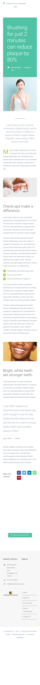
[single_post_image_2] (20, 343)
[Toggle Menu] (35, 5)
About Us (26, 598)
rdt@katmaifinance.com (12, 584)
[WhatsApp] (34, 472)
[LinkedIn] (29, 472)
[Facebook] (18, 472)
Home (25, 592)
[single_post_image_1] (20, 178)
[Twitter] (24, 472)
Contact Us (27, 617)
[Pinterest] (18, 477)
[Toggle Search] (28, 5)
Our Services (27, 603)
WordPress (20, 637)
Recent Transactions (27, 609)
